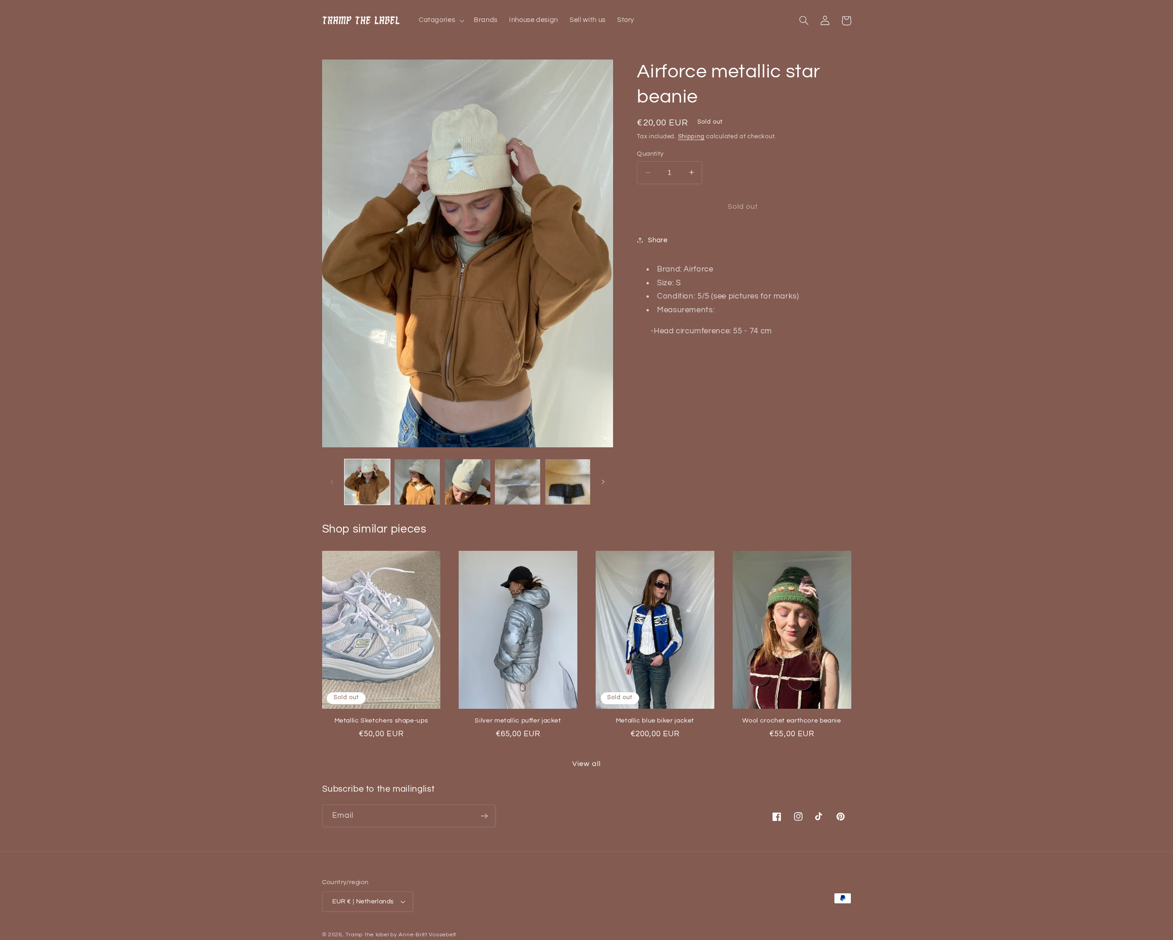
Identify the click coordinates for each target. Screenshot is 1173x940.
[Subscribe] (483, 815)
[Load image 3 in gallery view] (467, 482)
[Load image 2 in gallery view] (417, 482)
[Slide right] (603, 482)
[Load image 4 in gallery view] (517, 482)
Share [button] (657, 239)
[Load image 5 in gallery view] (568, 482)
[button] (440, 21)
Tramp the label (367, 934)
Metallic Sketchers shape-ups (381, 720)
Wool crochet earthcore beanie (791, 720)
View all (586, 763)
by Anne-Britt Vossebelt (423, 934)
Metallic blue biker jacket (655, 720)
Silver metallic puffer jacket (518, 720)
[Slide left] (332, 482)
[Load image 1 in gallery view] (367, 482)
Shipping (691, 137)
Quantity (650, 154)
